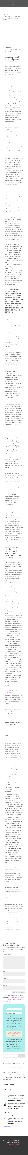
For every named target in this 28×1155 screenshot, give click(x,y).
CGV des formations (18, 1140)
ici (20, 1048)
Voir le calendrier (7, 1126)
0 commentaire (15, 18)
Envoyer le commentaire (19, 992)
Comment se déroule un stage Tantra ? (13, 1075)
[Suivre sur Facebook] (5, 1150)
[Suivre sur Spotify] (17, 1150)
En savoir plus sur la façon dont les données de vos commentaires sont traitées (13, 999)
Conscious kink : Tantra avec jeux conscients (15, 1092)
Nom (4, 971)
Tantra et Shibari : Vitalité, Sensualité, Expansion (14, 1115)
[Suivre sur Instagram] (11, 1150)
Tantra (8, 18)
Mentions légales (7, 1140)
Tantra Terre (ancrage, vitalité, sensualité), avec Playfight (16, 1099)
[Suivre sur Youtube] (22, 1150)
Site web (5, 985)
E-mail (5, 978)
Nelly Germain (8, 16)
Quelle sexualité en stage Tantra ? (12, 1072)
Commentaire (7, 954)
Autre (4, 18)
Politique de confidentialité (14, 1142)
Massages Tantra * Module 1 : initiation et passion (15, 1107)
